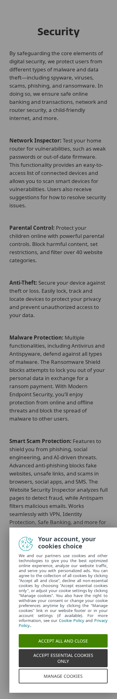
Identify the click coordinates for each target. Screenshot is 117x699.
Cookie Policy (71, 620)
